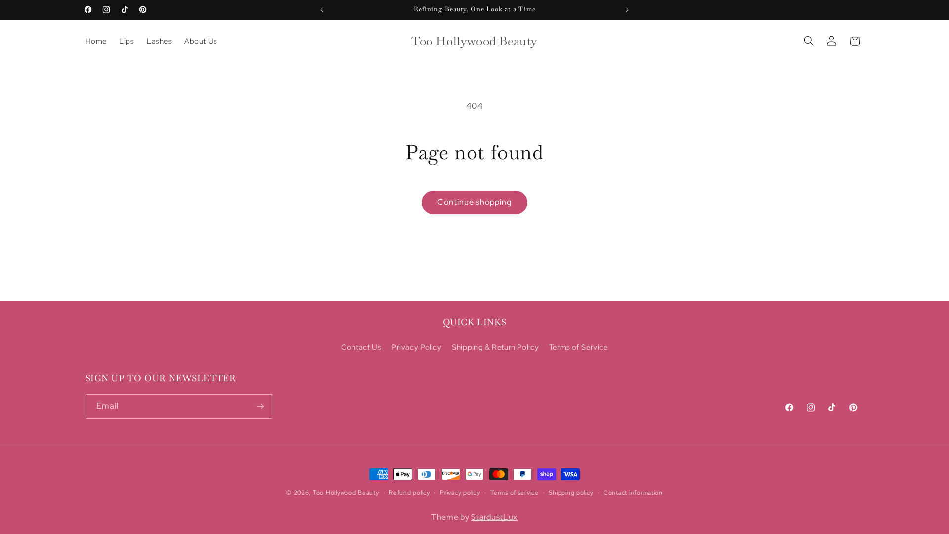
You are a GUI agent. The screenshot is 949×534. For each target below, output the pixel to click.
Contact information (633, 493)
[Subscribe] (260, 406)
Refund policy (409, 493)
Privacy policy (460, 493)
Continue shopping (474, 202)
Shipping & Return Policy (495, 347)
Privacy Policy (416, 347)
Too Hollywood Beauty (346, 493)
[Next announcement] (627, 10)
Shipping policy (571, 493)
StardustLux (494, 517)
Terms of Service (578, 347)
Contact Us (361, 347)
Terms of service (514, 493)
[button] (808, 41)
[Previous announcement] (322, 10)
